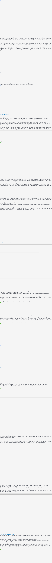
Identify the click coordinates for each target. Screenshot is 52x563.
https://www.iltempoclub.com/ (5, 484)
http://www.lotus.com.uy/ (4, 435)
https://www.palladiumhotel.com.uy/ (6, 178)
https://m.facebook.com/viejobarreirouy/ (7, 534)
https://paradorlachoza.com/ (5, 114)
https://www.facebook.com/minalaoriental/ (7, 242)
